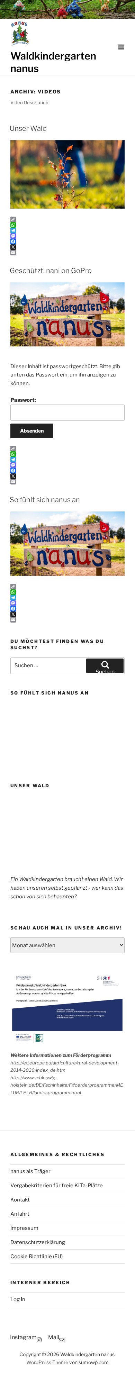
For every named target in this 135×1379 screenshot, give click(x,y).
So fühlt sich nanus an (45, 500)
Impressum (24, 1228)
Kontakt (20, 1200)
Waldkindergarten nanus (53, 62)
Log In (17, 1299)
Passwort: (23, 400)
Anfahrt (19, 1214)
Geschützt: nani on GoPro (51, 270)
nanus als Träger (30, 1171)
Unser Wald (28, 128)
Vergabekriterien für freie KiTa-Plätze (56, 1185)
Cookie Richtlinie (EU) (36, 1256)
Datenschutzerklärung (37, 1242)
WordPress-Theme (47, 1362)
